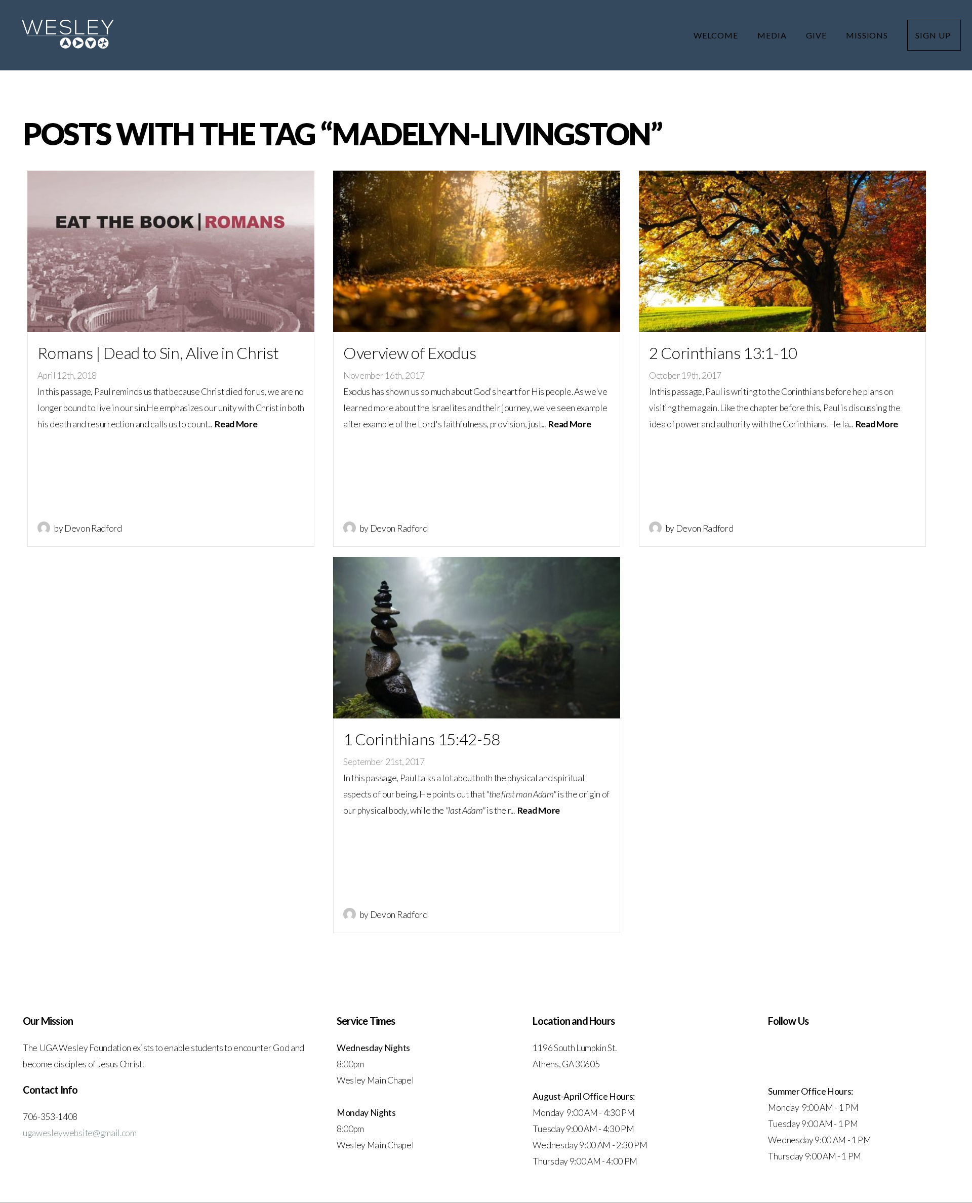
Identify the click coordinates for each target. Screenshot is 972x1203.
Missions (868, 35)
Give (817, 35)
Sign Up (934, 35)
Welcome (717, 35)
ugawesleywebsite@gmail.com (80, 1133)
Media (773, 35)
